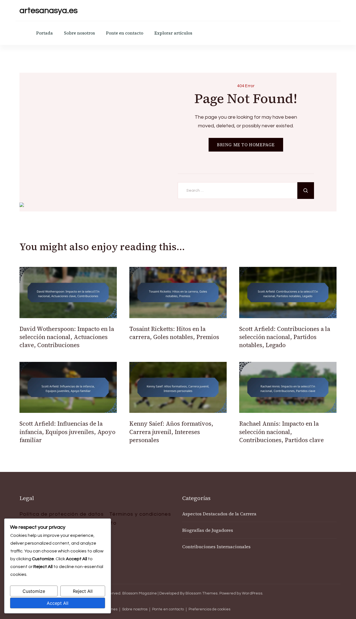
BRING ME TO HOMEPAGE (246, 145)
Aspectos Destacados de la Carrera (219, 514)
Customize (34, 591)
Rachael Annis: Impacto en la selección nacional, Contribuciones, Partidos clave (281, 432)
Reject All (83, 591)
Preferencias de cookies (209, 609)
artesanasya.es (48, 10)
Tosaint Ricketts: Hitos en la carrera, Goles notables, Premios (174, 333)
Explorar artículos (173, 33)
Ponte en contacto (124, 33)
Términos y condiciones (140, 514)
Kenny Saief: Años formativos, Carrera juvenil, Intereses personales (171, 432)
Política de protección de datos (61, 514)
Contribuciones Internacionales (216, 547)
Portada (44, 33)
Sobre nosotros (79, 33)
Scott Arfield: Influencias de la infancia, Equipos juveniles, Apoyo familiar (67, 432)
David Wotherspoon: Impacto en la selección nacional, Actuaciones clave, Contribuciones (66, 337)
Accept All (57, 603)
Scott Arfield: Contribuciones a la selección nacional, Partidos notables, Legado (284, 337)
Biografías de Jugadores (207, 530)
